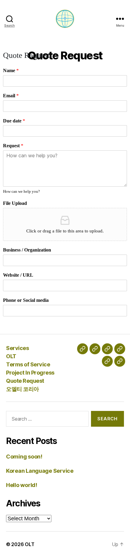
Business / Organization (27, 250)
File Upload (15, 203)
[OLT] (94, 348)
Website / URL (18, 275)
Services (17, 348)
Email (11, 96)
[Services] (82, 348)
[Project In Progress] (119, 348)
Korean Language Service (39, 471)
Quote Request (25, 381)
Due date (14, 121)
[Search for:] (46, 420)
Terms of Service (28, 364)
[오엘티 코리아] (119, 361)
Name (11, 71)
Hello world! (21, 485)
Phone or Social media (26, 300)
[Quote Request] (107, 361)
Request (13, 146)
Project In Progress (30, 372)
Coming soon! (24, 456)
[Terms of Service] (107, 348)
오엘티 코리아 (22, 389)
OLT (11, 356)
